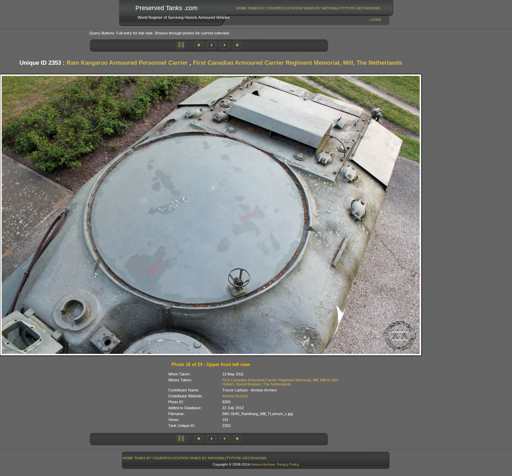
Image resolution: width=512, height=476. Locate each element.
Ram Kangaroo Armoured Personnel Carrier (127, 63)
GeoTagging (368, 8)
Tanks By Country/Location (275, 8)
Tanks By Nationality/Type (329, 8)
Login (375, 20)
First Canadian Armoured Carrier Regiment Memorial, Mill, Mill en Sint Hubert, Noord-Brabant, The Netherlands (280, 382)
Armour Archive (235, 396)
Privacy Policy (287, 464)
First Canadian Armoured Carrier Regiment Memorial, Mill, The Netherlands (297, 63)
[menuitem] (241, 8)
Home (241, 8)
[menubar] (308, 8)
